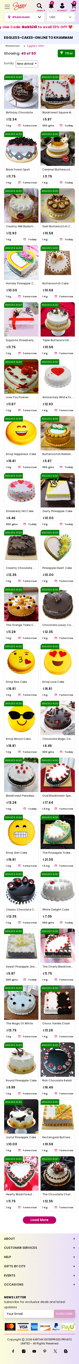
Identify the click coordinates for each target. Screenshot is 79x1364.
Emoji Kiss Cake (16, 682)
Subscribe (64, 1313)
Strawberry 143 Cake (20, 511)
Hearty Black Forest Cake (23, 1194)
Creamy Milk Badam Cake (23, 226)
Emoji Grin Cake (16, 853)
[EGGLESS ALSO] (21, 91)
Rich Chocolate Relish (57, 1080)
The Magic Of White (19, 1023)
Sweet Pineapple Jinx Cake (24, 966)
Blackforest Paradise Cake (24, 796)
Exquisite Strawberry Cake (23, 340)
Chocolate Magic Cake (58, 739)
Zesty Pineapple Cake (57, 511)
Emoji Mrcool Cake (18, 739)
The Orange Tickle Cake (22, 625)
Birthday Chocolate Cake (23, 112)
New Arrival (25, 63)
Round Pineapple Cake (21, 1080)
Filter (69, 53)
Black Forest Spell (18, 169)
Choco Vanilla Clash (56, 1023)
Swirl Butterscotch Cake (58, 226)
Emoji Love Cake (53, 682)
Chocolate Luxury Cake (58, 625)
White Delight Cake (55, 909)
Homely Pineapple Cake (22, 283)
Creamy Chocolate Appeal (24, 568)
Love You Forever (17, 397)
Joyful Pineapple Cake (21, 1137)
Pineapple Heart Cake (57, 568)
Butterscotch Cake (55, 283)
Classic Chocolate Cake (22, 909)
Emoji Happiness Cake (21, 454)
